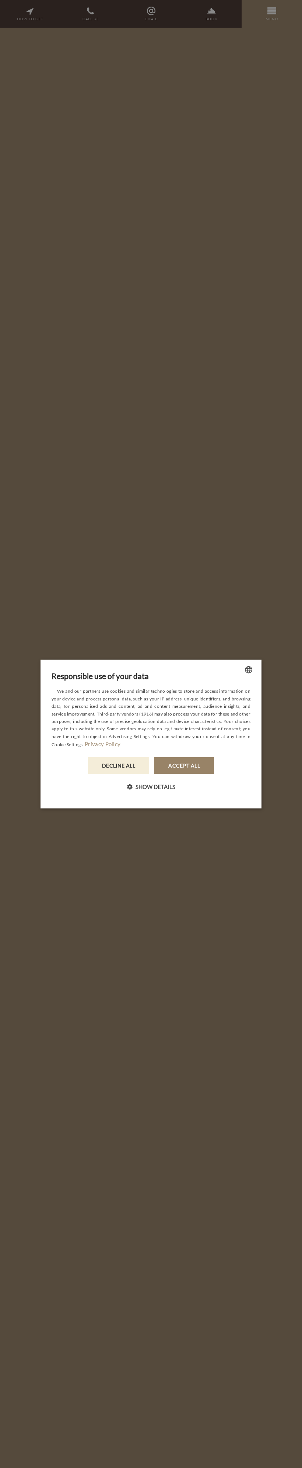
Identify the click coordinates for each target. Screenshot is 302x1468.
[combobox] (248, 670)
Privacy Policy (102, 744)
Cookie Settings (67, 744)
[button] (151, 786)
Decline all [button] (118, 765)
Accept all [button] (184, 765)
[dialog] (151, 734)
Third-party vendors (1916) (125, 713)
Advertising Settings (129, 736)
